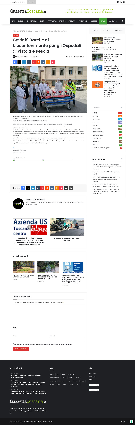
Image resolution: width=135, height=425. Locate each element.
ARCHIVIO (112, 21)
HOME (13, 21)
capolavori (71, 374)
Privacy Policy (94, 385)
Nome (15, 327)
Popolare (106, 30)
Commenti (118, 30)
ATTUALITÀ (52, 21)
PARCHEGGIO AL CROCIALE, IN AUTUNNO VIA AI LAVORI (23, 276)
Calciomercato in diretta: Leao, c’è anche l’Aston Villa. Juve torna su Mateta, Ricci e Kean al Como (106, 191)
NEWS (103, 21)
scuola (58, 384)
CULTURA (71, 21)
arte (58, 374)
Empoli (64, 377)
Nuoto (52, 384)
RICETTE (94, 21)
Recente (94, 30)
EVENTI (61, 21)
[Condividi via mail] (66, 188)
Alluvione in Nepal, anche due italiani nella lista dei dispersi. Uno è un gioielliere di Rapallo (106, 179)
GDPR (91, 380)
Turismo (71, 384)
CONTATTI (92, 377)
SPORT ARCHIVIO (98, 132)
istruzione (61, 381)
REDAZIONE (92, 373)
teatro (64, 384)
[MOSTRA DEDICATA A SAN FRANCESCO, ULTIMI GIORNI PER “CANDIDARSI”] (48, 267)
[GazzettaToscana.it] (28, 11)
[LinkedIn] (24, 62)
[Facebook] (15, 62)
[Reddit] (38, 62)
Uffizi (77, 384)
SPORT (41, 21)
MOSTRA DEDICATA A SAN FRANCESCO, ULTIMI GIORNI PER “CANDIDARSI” (47, 277)
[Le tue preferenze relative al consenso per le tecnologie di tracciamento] (131, 421)
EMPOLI (20, 21)
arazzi (52, 374)
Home (16, 31)
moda (68, 381)
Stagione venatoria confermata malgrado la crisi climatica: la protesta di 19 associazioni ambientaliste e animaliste (112, 88)
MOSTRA (75, 381)
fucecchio (53, 381)
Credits (50, 421)
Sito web (52, 336)
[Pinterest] (34, 62)
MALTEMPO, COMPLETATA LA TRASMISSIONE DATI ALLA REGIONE (104, 48)
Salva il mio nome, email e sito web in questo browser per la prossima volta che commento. (43, 344)
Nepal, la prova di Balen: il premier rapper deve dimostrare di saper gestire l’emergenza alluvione (107, 167)
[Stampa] (71, 188)
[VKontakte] (43, 62)
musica (82, 381)
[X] (19, 62)
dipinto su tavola (54, 377)
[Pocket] (53, 62)
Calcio (63, 374)
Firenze (77, 377)
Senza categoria (98, 135)
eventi (70, 377)
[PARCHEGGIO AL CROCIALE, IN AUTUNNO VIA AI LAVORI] (23, 267)
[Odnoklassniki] (48, 62)
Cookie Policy (94, 390)
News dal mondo (98, 159)
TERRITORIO (83, 21)
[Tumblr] (29, 62)
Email (15, 336)
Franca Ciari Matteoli (22, 56)
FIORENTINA (31, 21)
